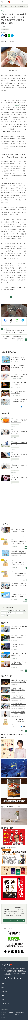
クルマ (11, 610)
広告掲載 (4, 1014)
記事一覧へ (21, 670)
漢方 (8, 615)
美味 (2, 984)
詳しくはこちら (14, 920)
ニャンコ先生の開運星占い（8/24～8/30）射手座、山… (18, 542)
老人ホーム (19, 613)
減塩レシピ (17, 610)
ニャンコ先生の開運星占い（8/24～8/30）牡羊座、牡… (18, 563)
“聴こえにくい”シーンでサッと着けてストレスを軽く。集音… (18, 531)
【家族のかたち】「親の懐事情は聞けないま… (19, 421)
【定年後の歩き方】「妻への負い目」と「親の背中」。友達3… (18, 595)
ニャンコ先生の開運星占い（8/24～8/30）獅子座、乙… (18, 574)
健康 (12, 528)
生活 (6, 6)
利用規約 (17, 1014)
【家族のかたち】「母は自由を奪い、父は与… (19, 467)
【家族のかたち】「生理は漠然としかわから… (19, 444)
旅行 (2, 988)
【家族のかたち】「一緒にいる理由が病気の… (19, 455)
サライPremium (6, 1004)
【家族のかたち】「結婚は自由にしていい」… (19, 432)
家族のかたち (5, 29)
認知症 (4, 613)
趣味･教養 (4, 992)
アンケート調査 (13, 105)
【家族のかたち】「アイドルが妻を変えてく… (19, 478)
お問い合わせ (5, 1017)
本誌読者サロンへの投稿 (8, 1012)
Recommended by (17, 406)
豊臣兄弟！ (5, 610)
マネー (24, 610)
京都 (3, 615)
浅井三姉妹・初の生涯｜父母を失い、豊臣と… (18, 636)
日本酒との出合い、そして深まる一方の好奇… (18, 663)
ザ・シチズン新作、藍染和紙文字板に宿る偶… (19, 628)
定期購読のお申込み (19, 1012)
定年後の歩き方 (11, 613)
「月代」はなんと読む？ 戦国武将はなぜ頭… (18, 654)
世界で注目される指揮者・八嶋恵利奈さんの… (18, 645)
